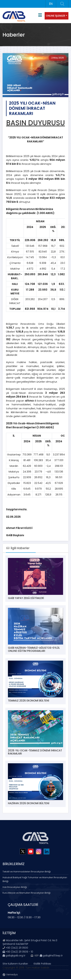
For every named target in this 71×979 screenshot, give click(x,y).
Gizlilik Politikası (42, 963)
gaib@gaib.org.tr (15, 955)
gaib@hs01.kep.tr (52, 955)
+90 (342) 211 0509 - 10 (19, 951)
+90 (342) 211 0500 (17, 947)
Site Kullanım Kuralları (15, 963)
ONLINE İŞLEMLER (55, 15)
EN (51, 4)
